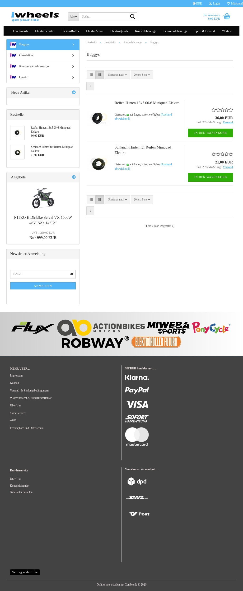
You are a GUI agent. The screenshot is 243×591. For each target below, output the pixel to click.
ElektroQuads (119, 31)
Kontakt (14, 383)
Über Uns (15, 405)
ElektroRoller (70, 31)
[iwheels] (35, 16)
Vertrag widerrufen (25, 572)
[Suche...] (132, 17)
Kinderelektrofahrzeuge (34, 66)
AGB (13, 420)
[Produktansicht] (43, 198)
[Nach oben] (13, 584)
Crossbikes (26, 55)
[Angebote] (74, 177)
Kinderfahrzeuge (145, 31)
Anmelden (43, 286)
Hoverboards (20, 31)
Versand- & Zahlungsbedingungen (29, 390)
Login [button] (216, 3)
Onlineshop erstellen (108, 584)
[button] (197, 3)
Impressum (16, 375)
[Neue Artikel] (74, 92)
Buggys (24, 44)
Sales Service (17, 413)
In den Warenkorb (210, 133)
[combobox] (117, 74)
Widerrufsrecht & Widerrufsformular (30, 398)
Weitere (227, 31)
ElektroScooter (44, 31)
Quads (23, 77)
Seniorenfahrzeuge (175, 31)
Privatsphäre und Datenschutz (26, 428)
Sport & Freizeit (205, 31)
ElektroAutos (94, 31)
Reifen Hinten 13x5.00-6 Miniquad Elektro (147, 103)
